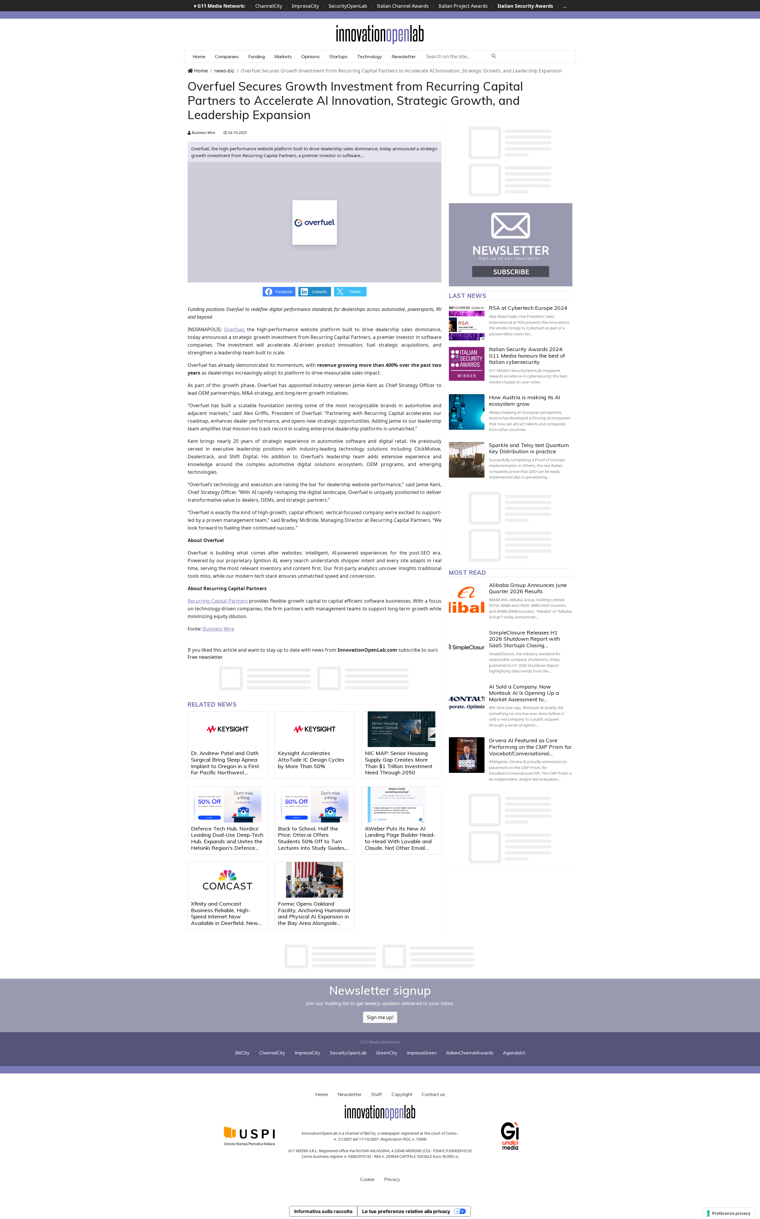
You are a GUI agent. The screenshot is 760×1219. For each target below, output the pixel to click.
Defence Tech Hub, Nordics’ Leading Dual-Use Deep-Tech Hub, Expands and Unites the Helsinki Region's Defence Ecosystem (227, 841)
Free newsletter (205, 657)
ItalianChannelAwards (469, 1053)
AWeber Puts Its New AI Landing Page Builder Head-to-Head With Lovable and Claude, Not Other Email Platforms (400, 841)
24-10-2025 (237, 132)
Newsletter (404, 56)
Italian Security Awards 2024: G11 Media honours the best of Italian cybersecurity (527, 355)
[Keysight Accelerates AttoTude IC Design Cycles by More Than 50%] (314, 729)
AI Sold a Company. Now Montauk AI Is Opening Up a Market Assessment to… (524, 693)
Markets (283, 56)
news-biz (224, 70)
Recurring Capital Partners (218, 601)
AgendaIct (514, 1053)
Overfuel (234, 329)
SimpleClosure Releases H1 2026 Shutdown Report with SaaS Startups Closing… (524, 639)
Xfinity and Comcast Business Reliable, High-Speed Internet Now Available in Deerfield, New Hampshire (224, 916)
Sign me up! (380, 1017)
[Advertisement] (380, 956)
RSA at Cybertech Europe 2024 (528, 307)
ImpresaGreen (422, 1053)
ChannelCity (268, 6)
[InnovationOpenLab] (380, 34)
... (564, 6)
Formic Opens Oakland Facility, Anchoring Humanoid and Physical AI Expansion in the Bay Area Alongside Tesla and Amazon (314, 916)
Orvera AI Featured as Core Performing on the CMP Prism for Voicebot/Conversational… (530, 747)
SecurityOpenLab (348, 6)
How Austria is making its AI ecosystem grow (524, 400)
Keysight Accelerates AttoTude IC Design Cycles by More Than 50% (311, 759)
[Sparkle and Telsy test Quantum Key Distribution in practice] (466, 460)
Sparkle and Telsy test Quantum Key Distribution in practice (529, 448)
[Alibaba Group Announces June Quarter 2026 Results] (466, 600)
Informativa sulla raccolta (323, 1211)
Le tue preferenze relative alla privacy (406, 1211)
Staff (376, 1094)
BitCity (242, 1053)
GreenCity (387, 1053)
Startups (338, 56)
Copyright (402, 1094)
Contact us (433, 1094)
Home (199, 56)
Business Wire (203, 132)
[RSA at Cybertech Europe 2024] (466, 322)
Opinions (310, 56)
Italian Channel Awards (403, 6)
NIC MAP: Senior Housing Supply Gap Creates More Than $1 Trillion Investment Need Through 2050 (399, 763)
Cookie (367, 1179)
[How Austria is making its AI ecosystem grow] (466, 412)
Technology (369, 56)
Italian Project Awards (463, 6)
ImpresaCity (305, 6)
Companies (227, 56)
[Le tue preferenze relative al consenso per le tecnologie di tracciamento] (729, 1213)
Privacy (392, 1179)
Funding (256, 56)
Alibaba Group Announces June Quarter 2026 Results (528, 588)
